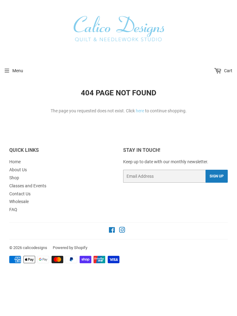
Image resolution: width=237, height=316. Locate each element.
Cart (227, 70)
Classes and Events (27, 185)
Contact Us (20, 193)
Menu (17, 70)
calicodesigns (35, 247)
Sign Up (217, 176)
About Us (18, 169)
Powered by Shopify (70, 247)
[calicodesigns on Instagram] (122, 230)
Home (15, 161)
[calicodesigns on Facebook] (112, 230)
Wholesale (19, 201)
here (140, 110)
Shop (14, 177)
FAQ (13, 209)
